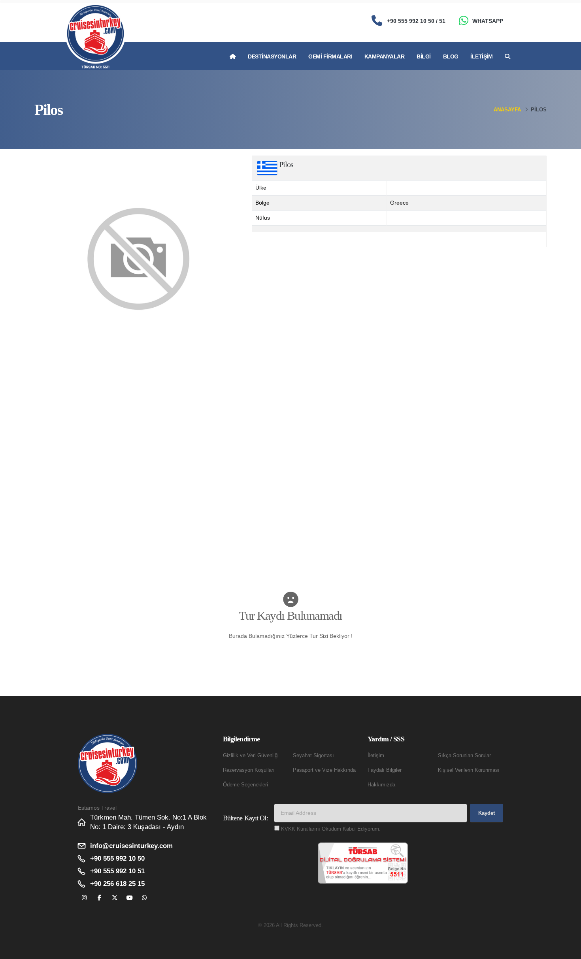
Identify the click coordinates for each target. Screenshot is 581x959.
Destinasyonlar (272, 56)
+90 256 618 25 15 (117, 884)
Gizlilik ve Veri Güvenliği (251, 755)
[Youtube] (129, 897)
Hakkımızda (381, 785)
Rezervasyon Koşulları (249, 770)
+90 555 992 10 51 (117, 871)
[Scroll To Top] (567, 950)
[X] (114, 897)
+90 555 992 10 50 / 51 (416, 21)
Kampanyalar (384, 56)
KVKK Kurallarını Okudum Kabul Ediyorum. (331, 829)
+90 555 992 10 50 (117, 858)
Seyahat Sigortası (313, 755)
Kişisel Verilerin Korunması (469, 770)
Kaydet (486, 813)
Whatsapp (487, 21)
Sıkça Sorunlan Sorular (464, 755)
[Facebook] (99, 897)
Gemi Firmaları (330, 56)
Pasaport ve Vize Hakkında (324, 770)
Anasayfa (507, 110)
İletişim (481, 56)
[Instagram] (84, 897)
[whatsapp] (144, 897)
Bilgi (424, 56)
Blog (450, 56)
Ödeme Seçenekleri (245, 785)
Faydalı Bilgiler (385, 770)
